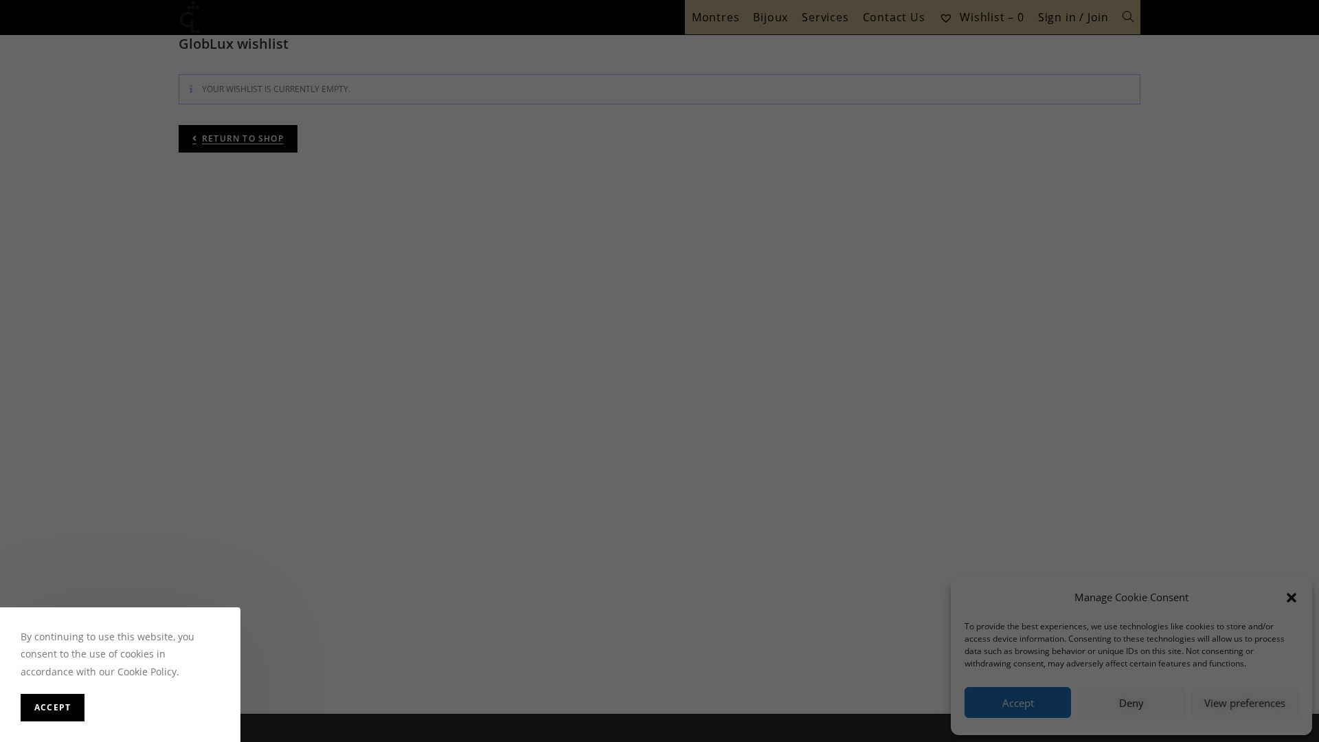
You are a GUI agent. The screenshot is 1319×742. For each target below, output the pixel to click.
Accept (52, 707)
